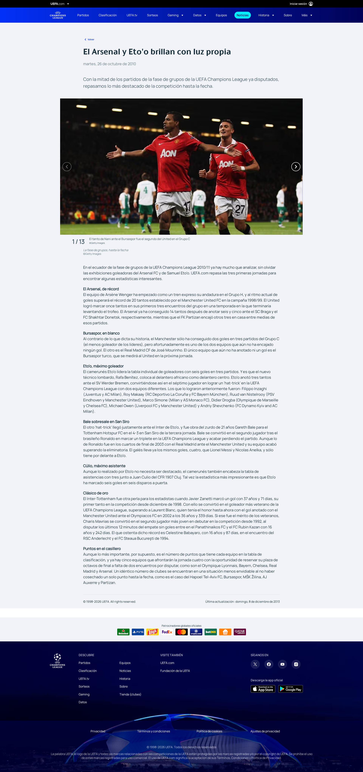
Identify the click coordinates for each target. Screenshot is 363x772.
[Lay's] (152, 632)
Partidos (84, 663)
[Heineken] (123, 632)
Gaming (84, 694)
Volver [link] (91, 39)
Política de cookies (209, 731)
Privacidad (98, 731)
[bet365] (211, 632)
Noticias (125, 671)
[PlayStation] (138, 632)
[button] (175, 15)
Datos (83, 702)
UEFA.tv (84, 679)
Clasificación (88, 671)
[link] (83, 15)
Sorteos (84, 686)
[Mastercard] (181, 632)
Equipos (124, 663)
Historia (124, 679)
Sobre (123, 686)
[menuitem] (83, 15)
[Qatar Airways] (240, 632)
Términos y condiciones (153, 731)
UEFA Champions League (58, 15)
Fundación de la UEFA (175, 671)
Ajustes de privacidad (265, 731)
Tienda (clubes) (130, 694)
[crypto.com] (196, 632)
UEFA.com (167, 663)
